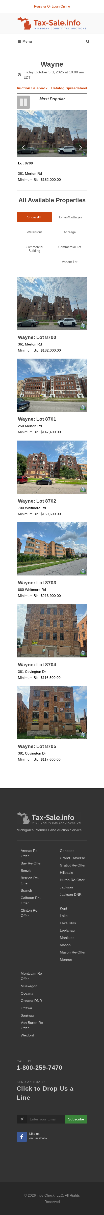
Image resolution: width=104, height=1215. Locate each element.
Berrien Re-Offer (30, 880)
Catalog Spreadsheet (69, 88)
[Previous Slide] (23, 147)
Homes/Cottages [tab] (70, 217)
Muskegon (29, 986)
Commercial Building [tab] (34, 249)
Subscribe (76, 1119)
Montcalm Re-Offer (32, 976)
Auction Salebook (32, 88)
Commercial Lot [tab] (69, 247)
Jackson (66, 887)
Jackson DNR (71, 894)
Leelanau (67, 930)
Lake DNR (68, 923)
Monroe (66, 960)
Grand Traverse (72, 858)
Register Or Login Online (52, 6)
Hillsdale (66, 873)
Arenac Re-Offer (30, 853)
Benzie (26, 871)
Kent (63, 908)
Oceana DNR (31, 1001)
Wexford (27, 1035)
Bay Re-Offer (31, 863)
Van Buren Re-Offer (32, 1025)
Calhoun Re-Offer (31, 900)
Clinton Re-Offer (30, 913)
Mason (65, 945)
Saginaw (27, 1015)
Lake (64, 916)
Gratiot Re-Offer (73, 865)
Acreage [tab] (70, 232)
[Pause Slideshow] (23, 102)
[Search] (87, 40)
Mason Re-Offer (73, 952)
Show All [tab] (34, 217)
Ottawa (26, 1008)
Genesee (67, 851)
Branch (26, 890)
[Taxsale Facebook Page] (22, 1137)
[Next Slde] (80, 147)
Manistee (67, 938)
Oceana (27, 993)
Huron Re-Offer (72, 880)
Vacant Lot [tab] (69, 262)
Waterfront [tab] (34, 232)
